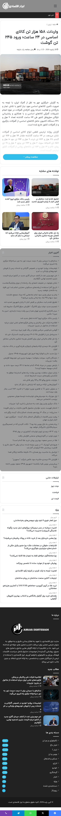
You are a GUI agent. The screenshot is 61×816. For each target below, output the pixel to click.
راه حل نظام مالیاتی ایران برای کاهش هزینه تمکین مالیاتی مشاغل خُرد (46, 236)
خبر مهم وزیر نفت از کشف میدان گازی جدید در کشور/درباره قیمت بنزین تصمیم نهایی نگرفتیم (22, 719)
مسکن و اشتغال (50, 758)
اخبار (55, 777)
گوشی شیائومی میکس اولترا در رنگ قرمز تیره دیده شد (34, 330)
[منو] (55, 7)
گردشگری (53, 772)
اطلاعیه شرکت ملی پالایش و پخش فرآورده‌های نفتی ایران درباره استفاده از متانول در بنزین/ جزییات (22, 680)
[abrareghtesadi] (13, 6)
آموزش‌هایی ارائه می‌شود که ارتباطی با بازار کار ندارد (17, 234)
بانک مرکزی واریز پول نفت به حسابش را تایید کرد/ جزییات (33, 403)
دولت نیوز (55, 486)
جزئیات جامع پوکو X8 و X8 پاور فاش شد (40, 380)
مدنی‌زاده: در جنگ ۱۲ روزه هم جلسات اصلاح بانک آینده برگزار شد (30, 412)
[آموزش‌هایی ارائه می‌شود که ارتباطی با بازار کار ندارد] (15, 221)
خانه (54, 24)
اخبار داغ (53, 745)
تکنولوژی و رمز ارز (50, 740)
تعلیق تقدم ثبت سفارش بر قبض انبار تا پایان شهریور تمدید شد (45, 202)
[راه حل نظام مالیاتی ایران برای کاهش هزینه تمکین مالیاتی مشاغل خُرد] (45, 221)
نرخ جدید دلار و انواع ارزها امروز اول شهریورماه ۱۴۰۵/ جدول (33, 353)
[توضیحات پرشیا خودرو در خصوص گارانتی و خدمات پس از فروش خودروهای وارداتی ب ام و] (51, 707)
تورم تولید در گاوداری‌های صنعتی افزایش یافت (37, 436)
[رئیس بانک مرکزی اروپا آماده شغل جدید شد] (15, 187)
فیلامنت (55, 492)
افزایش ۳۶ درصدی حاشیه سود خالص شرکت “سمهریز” (34, 459)
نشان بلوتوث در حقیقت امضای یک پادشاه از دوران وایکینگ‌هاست (29, 283)
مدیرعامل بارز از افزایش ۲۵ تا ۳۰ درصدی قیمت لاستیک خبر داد (31, 334)
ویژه (55, 781)
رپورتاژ (54, 790)
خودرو (54, 768)
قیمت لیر (55, 498)
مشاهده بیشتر (31, 157)
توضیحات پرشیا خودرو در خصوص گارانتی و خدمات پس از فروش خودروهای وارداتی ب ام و (22, 706)
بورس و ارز (53, 754)
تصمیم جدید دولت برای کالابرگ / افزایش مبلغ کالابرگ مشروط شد (30, 306)
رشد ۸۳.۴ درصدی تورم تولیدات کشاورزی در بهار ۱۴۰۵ (35, 431)
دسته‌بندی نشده (50, 786)
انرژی (55, 763)
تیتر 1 (49, 24)
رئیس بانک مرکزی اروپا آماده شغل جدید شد (17, 200)
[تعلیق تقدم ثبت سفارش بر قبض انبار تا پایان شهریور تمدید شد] (45, 187)
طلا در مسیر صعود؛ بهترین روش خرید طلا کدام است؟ (35, 440)
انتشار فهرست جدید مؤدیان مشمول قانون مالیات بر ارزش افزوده (30, 408)
